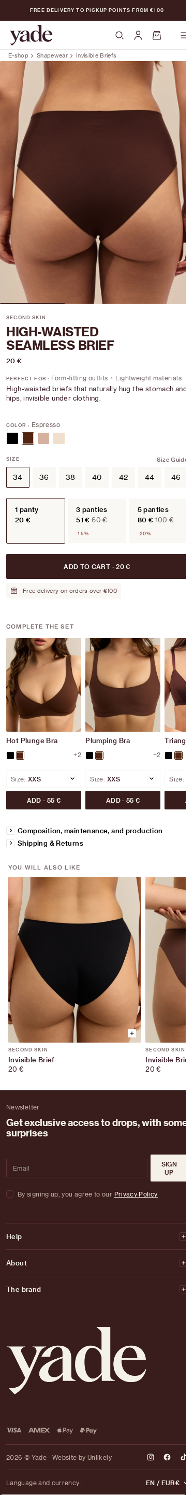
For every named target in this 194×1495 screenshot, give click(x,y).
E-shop (18, 55)
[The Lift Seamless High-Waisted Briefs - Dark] (12, 438)
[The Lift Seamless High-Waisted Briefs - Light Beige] (59, 438)
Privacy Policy (136, 1194)
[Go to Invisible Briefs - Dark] (74, 960)
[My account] (138, 35)
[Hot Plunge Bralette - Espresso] (20, 755)
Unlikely (99, 1457)
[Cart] (161, 35)
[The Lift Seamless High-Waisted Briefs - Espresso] (28, 438)
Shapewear (52, 55)
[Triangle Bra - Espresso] (178, 755)
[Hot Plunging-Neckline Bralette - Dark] (10, 755)
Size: (18, 778)
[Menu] (184, 35)
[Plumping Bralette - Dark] (89, 755)
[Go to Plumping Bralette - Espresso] (122, 685)
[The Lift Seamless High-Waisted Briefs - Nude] (43, 438)
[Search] (119, 35)
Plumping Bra (107, 740)
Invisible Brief (31, 1059)
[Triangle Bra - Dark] (169, 755)
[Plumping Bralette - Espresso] (99, 755)
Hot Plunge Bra (31, 740)
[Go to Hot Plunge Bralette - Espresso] (43, 685)
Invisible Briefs (96, 55)
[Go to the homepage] (31, 35)
